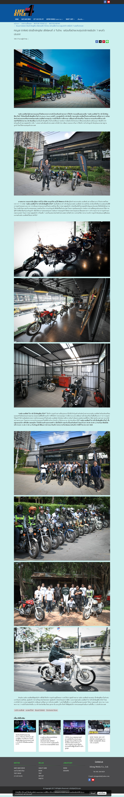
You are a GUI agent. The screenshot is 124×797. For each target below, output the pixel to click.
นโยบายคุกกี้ (29, 794)
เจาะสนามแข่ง (18, 776)
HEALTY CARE (43, 768)
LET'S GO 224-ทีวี (38, 19)
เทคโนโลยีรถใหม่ (19, 771)
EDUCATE (66, 771)
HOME (17, 19)
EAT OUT (41, 776)
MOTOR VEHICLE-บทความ (54, 19)
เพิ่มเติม (80, 19)
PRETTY (41, 778)
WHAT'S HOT (69, 19)
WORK (65, 768)
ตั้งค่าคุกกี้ (93, 793)
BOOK (40, 771)
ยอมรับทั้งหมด (101, 793)
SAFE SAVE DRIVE (26, 19)
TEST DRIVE (17, 773)
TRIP (40, 773)
